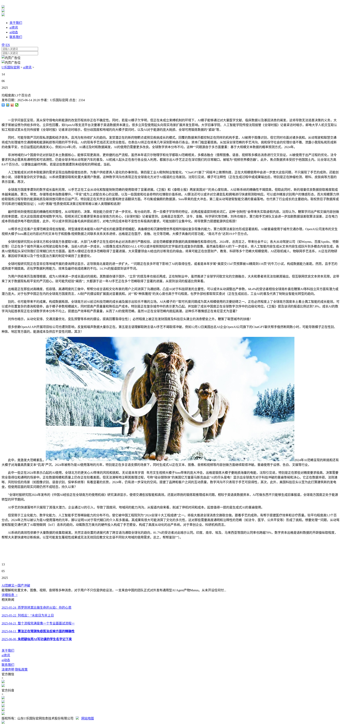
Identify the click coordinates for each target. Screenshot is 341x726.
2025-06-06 (37, 639)
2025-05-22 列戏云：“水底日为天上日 (28, 615)
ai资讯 (27, 67)
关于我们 (8, 650)
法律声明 (8, 669)
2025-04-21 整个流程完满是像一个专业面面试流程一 (38, 623)
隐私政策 (21, 669)
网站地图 (87, 718)
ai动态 (6, 660)
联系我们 (8, 664)
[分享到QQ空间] (7, 105)
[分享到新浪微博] (12, 105)
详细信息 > (10, 595)
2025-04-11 (38, 631)
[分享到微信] (17, 105)
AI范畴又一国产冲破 (16, 585)
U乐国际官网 (11, 67)
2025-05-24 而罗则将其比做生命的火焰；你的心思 (36, 607)
